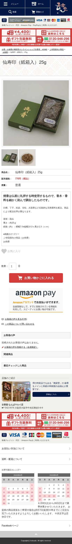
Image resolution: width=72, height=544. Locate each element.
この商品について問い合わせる (19, 324)
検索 (14, 12)
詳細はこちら (51, 394)
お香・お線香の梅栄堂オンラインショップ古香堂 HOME (24, 49)
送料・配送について (12, 459)
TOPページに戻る (36, 534)
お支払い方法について (13, 448)
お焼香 (5, 52)
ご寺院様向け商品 (57, 49)
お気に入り (14, 251)
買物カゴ (40, 12)
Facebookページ (10, 525)
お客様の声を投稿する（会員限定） (21, 347)
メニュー (15, 4)
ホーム (41, 4)
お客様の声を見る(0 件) (16, 319)
